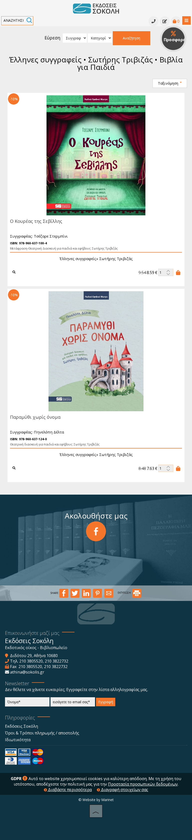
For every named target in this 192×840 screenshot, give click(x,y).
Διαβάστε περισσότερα (69, 789)
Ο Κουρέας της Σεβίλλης (36, 221)
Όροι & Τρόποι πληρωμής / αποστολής (42, 733)
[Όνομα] (27, 703)
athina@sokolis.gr (27, 672)
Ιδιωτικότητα (17, 739)
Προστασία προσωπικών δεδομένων (143, 784)
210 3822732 (56, 661)
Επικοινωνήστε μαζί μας (32, 633)
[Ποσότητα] (165, 272)
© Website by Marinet (96, 799)
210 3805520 (31, 661)
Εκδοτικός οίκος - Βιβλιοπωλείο (36, 647)
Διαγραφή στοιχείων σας (124, 789)
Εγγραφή (105, 702)
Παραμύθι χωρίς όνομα (35, 417)
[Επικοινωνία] (165, 21)
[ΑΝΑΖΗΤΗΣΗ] (29, 20)
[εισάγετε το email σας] (72, 703)
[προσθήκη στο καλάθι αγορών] (178, 272)
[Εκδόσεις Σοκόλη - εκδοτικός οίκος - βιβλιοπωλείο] (96, 8)
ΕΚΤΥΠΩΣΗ (125, 592)
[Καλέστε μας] (153, 21)
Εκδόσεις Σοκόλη (21, 726)
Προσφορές (175, 39)
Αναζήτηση (131, 38)
